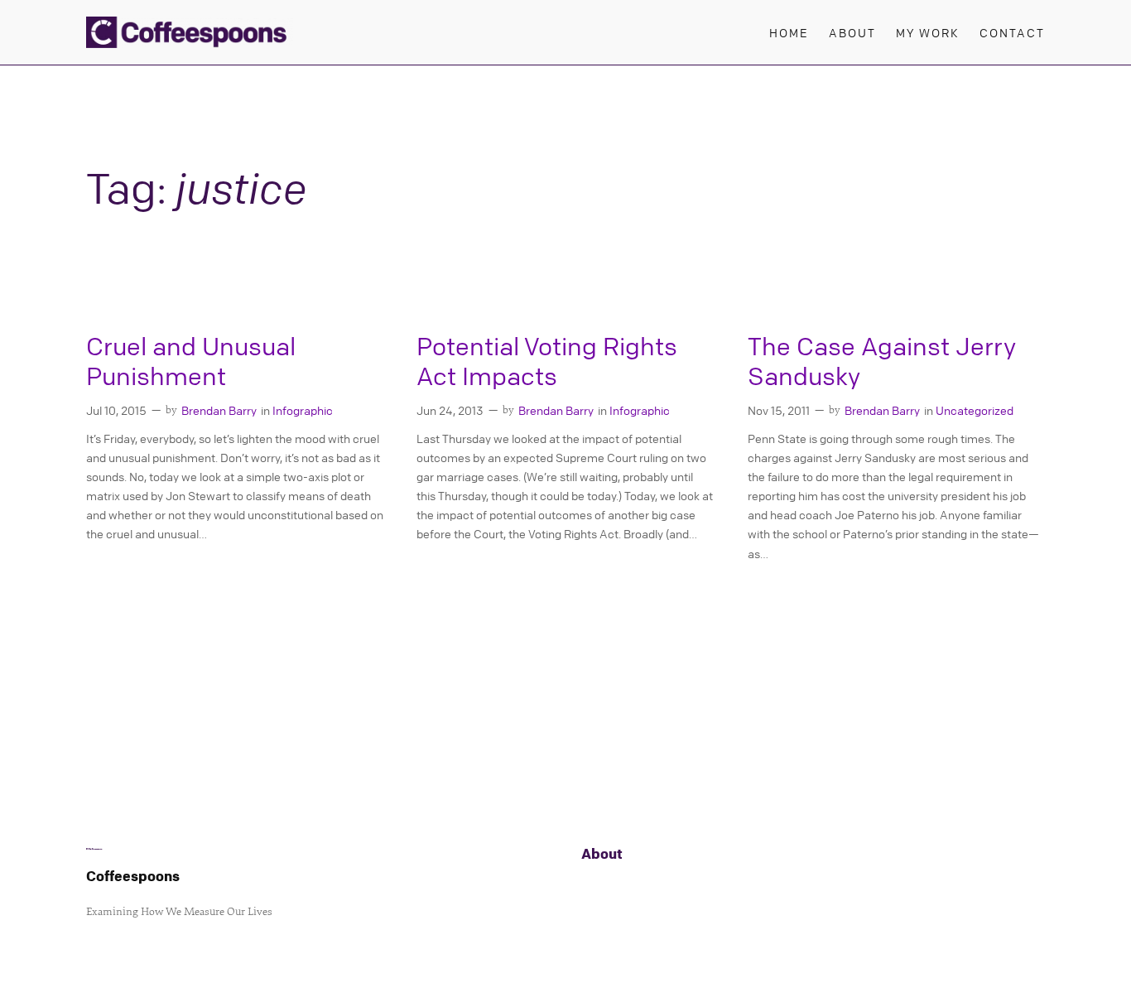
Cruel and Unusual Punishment (191, 361)
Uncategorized (974, 409)
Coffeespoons (133, 875)
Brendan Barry (219, 409)
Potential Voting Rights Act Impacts (546, 361)
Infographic (302, 409)
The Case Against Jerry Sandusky (882, 361)
